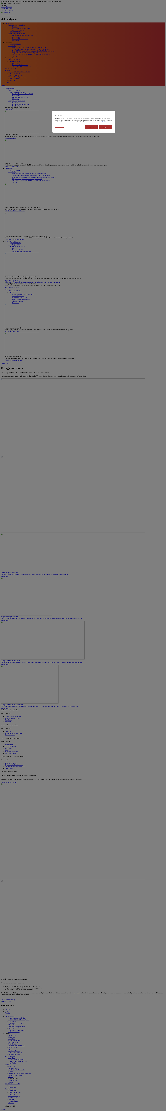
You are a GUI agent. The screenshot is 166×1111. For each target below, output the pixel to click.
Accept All (105, 127)
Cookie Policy (103, 121)
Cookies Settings (59, 127)
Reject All (91, 127)
